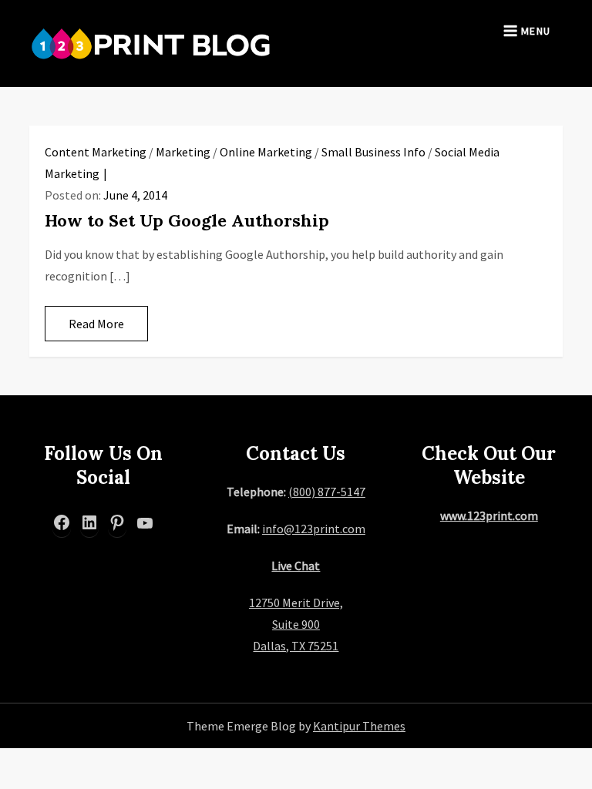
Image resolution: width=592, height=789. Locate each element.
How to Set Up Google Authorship (187, 220)
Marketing (183, 151)
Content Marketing (95, 151)
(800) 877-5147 (326, 491)
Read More (96, 323)
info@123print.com (313, 528)
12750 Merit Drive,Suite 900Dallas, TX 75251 (296, 624)
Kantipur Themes (359, 726)
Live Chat (295, 565)
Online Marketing (266, 151)
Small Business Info (373, 151)
